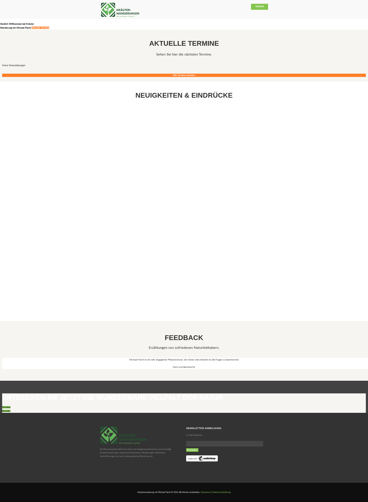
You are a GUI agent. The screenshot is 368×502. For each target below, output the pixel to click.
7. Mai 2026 (7, 147)
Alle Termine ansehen (184, 75)
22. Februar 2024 (9, 214)
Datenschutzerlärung (221, 492)
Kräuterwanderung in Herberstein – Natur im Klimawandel (37, 208)
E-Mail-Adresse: (194, 435)
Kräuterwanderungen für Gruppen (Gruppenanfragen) (35, 142)
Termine (259, 7)
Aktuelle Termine (40, 28)
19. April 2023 (8, 280)
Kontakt (6, 411)
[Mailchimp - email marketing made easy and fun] (202, 457)
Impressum (205, 492)
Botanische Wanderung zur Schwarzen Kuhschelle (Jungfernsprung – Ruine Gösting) (54, 275)
